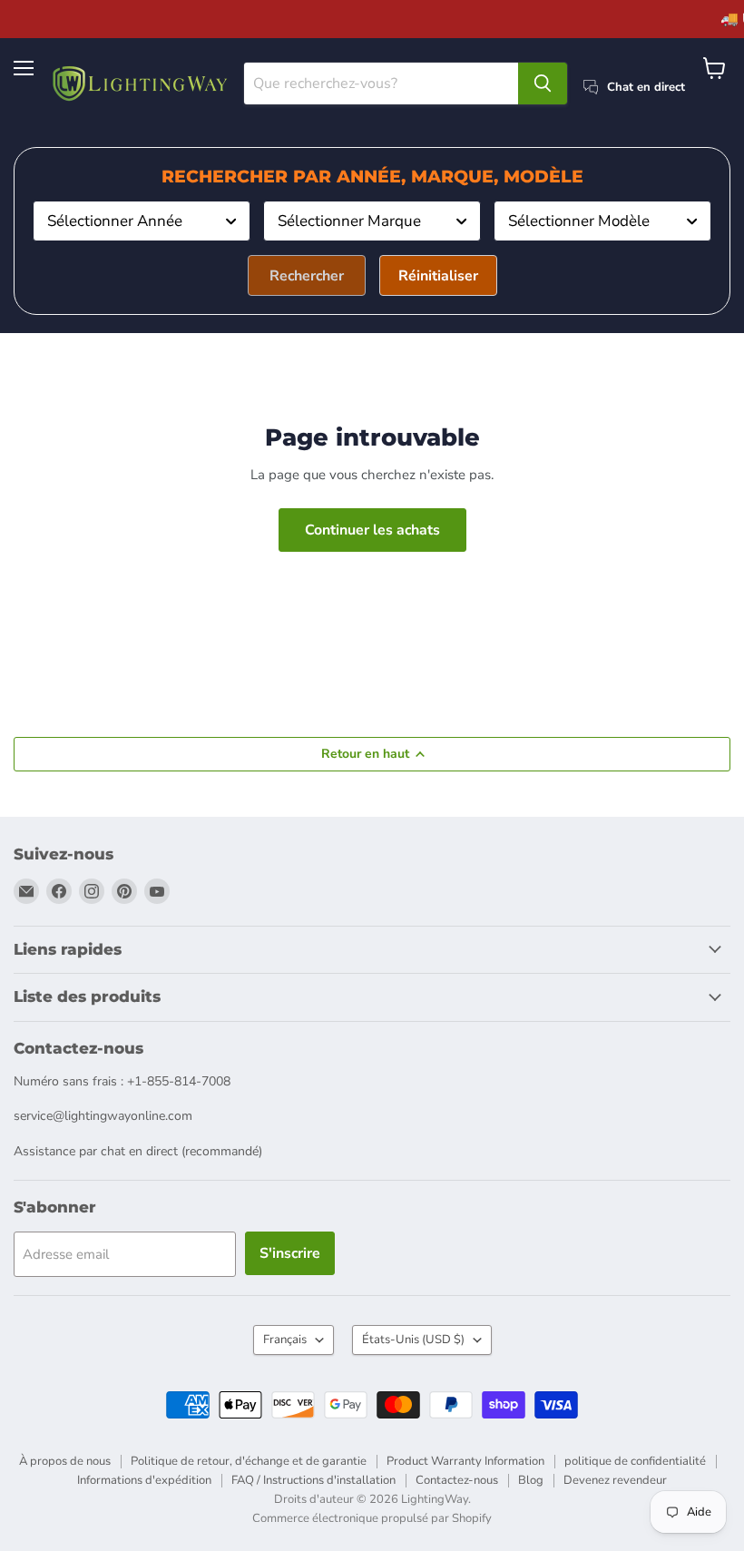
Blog (530, 1480)
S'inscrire (289, 1253)
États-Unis (413, 1339)
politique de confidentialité (635, 1461)
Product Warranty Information (465, 1461)
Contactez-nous (457, 1480)
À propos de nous (65, 1461)
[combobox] (141, 221)
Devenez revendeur (615, 1480)
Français (285, 1339)
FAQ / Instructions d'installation (313, 1480)
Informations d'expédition (144, 1480)
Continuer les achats (372, 530)
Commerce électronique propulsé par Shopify (372, 1518)
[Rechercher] (542, 83)
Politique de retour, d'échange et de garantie (249, 1461)
